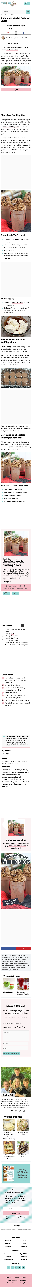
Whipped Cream (17, 302)
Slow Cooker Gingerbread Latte (15, 492)
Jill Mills (10, 37)
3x (28, 625)
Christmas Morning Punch (23, 993)
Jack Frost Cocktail (11, 498)
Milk (12, 633)
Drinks (12, 15)
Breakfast (8, 1241)
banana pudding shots (11, 127)
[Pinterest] (12, 1111)
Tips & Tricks (24, 1254)
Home (2, 15)
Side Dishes (8, 1246)
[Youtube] (24, 1111)
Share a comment (17, 29)
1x (22, 625)
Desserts (24, 1246)
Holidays (8, 1256)
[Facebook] (8, 1111)
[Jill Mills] (3, 37)
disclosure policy (12, 50)
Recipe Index (8, 1254)
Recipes (7, 15)
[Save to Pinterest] (8, 33)
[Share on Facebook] (23, 33)
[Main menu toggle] (28, 3)
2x (25, 625)
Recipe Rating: (8, 1027)
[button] (25, 4)
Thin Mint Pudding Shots (13, 489)
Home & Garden (8, 1259)
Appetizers (8, 1243)
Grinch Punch (8, 992)
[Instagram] (16, 1111)
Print (7, 593)
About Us (24, 1256)
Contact (17, 1277)
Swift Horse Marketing (16, 1283)
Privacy (24, 1277)
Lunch (24, 1241)
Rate (16, 593)
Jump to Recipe (13, 43)
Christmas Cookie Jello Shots (14, 501)
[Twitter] (20, 1111)
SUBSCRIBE (16, 1213)
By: (7, 37)
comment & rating (15, 843)
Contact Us (24, 1259)
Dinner (24, 1243)
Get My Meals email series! (23, 1173)
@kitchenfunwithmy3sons (16, 846)
